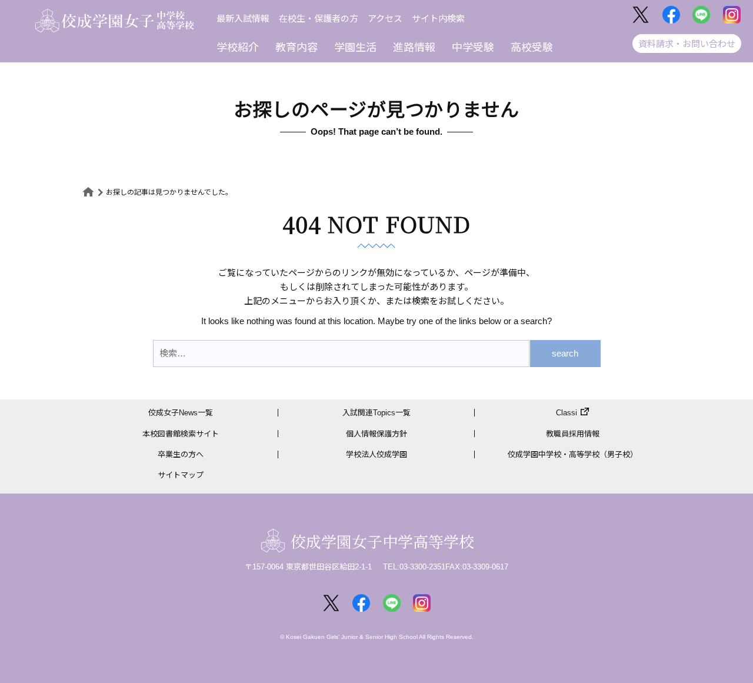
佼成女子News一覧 (180, 412)
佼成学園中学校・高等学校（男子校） (573, 454)
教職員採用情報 (572, 433)
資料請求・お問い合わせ (686, 44)
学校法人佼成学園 (376, 454)
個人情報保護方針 (376, 433)
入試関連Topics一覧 (376, 412)
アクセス (385, 19)
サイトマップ (181, 475)
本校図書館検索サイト (180, 433)
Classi (566, 412)
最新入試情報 (242, 19)
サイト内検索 (438, 19)
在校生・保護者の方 (318, 19)
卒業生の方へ (181, 454)
